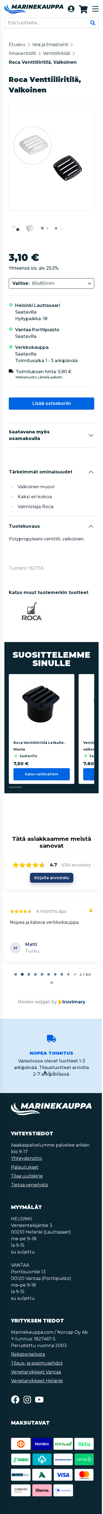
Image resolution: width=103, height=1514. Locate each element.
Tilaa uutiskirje (27, 1176)
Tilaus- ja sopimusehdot (37, 1363)
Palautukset (24, 1167)
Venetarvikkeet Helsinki (37, 1380)
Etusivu (17, 44)
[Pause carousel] (51, 982)
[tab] (15, 974)
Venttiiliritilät (56, 53)
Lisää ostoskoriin (51, 403)
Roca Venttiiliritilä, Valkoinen (43, 62)
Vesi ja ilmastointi (50, 44)
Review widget (33, 1001)
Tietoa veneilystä (29, 1184)
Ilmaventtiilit (22, 53)
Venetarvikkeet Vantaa (36, 1372)
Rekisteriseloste (28, 1354)
